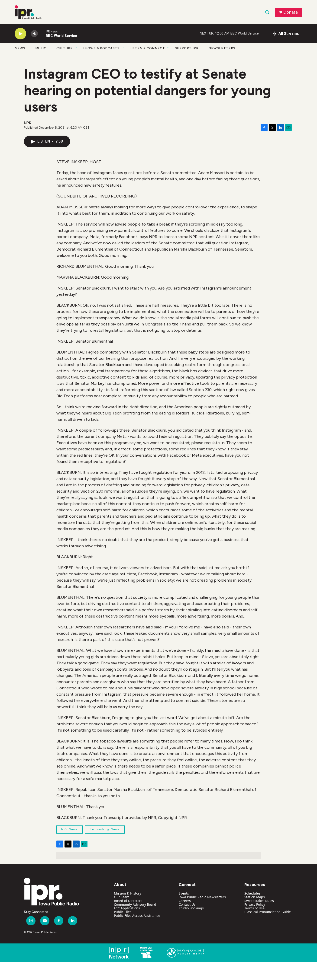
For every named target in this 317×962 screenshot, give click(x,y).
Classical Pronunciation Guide (267, 912)
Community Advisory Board (135, 904)
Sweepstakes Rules (259, 900)
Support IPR (186, 48)
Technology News (105, 829)
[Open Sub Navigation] (29, 48)
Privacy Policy (254, 904)
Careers (185, 900)
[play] (20, 33)
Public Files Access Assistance (137, 915)
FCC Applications (127, 908)
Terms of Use (254, 908)
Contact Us (187, 904)
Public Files (122, 912)
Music (40, 48)
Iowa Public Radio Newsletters (202, 897)
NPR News (69, 829)
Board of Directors (128, 900)
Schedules (252, 893)
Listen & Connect (147, 48)
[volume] (34, 34)
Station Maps (254, 897)
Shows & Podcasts (101, 48)
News (20, 48)
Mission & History (127, 893)
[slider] (41, 33)
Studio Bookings (191, 908)
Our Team (121, 897)
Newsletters (221, 48)
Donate (290, 12)
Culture (64, 48)
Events (184, 893)
